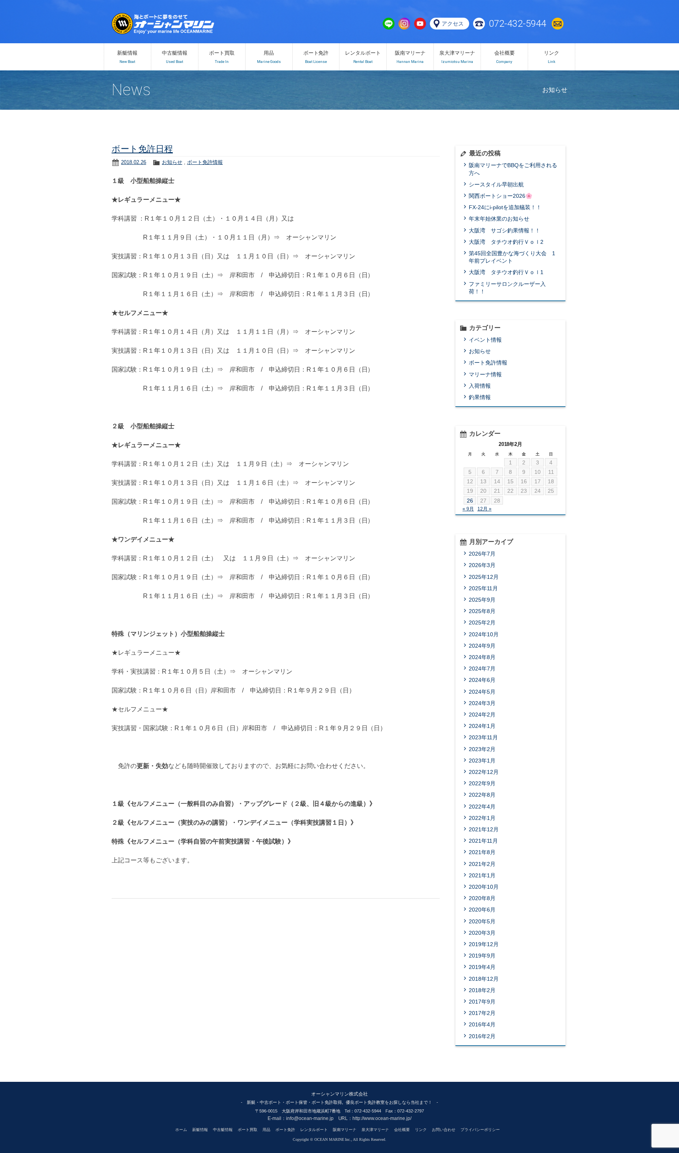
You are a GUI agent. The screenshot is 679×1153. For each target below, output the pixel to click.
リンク (421, 1129)
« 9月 (468, 509)
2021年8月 (482, 852)
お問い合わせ (559, 23)
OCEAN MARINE (180, 23)
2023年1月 (482, 760)
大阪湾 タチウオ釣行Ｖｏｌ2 (506, 242)
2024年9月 (482, 646)
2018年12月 (484, 979)
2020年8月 (482, 898)
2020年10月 (484, 887)
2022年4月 (482, 806)
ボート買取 (247, 1129)
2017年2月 (482, 1013)
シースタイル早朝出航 (496, 184)
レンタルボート (314, 1129)
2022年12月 (484, 772)
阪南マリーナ (344, 1129)
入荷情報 (480, 386)
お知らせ (172, 162)
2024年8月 (482, 657)
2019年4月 (482, 967)
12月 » (484, 509)
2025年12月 (484, 577)
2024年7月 (482, 668)
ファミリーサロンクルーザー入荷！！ (507, 288)
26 (470, 500)
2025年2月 (482, 622)
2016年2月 (482, 1036)
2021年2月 (482, 864)
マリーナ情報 (485, 374)
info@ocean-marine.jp (310, 1118)
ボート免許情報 (205, 162)
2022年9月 (482, 783)
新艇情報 (200, 1129)
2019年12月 (484, 944)
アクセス (453, 23)
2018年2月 (482, 990)
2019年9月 (482, 955)
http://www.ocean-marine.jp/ (381, 1118)
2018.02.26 (133, 162)
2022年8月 (482, 795)
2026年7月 (482, 554)
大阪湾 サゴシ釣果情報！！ (504, 230)
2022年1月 (482, 818)
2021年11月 (483, 841)
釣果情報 (480, 397)
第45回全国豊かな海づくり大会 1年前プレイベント (512, 257)
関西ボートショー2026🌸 (500, 196)
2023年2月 (482, 749)
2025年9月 (482, 600)
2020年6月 (482, 909)
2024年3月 (482, 703)
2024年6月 (482, 680)
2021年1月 (482, 875)
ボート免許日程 (142, 149)
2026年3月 (482, 565)
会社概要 (402, 1129)
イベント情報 (485, 340)
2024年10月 (484, 634)
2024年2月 (482, 714)
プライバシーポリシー (480, 1129)
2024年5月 (482, 692)
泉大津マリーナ (375, 1129)
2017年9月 (482, 1001)
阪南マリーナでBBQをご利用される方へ (513, 169)
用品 (266, 1129)
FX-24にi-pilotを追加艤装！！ (505, 207)
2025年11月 (483, 588)
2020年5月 (482, 921)
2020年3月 (482, 933)
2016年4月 (482, 1024)
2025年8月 (482, 611)
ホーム (181, 1129)
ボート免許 (285, 1129)
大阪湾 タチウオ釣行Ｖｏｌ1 (506, 272)
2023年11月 (483, 737)
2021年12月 (484, 829)
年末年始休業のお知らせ (499, 218)
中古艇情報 (223, 1129)
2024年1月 (482, 726)
